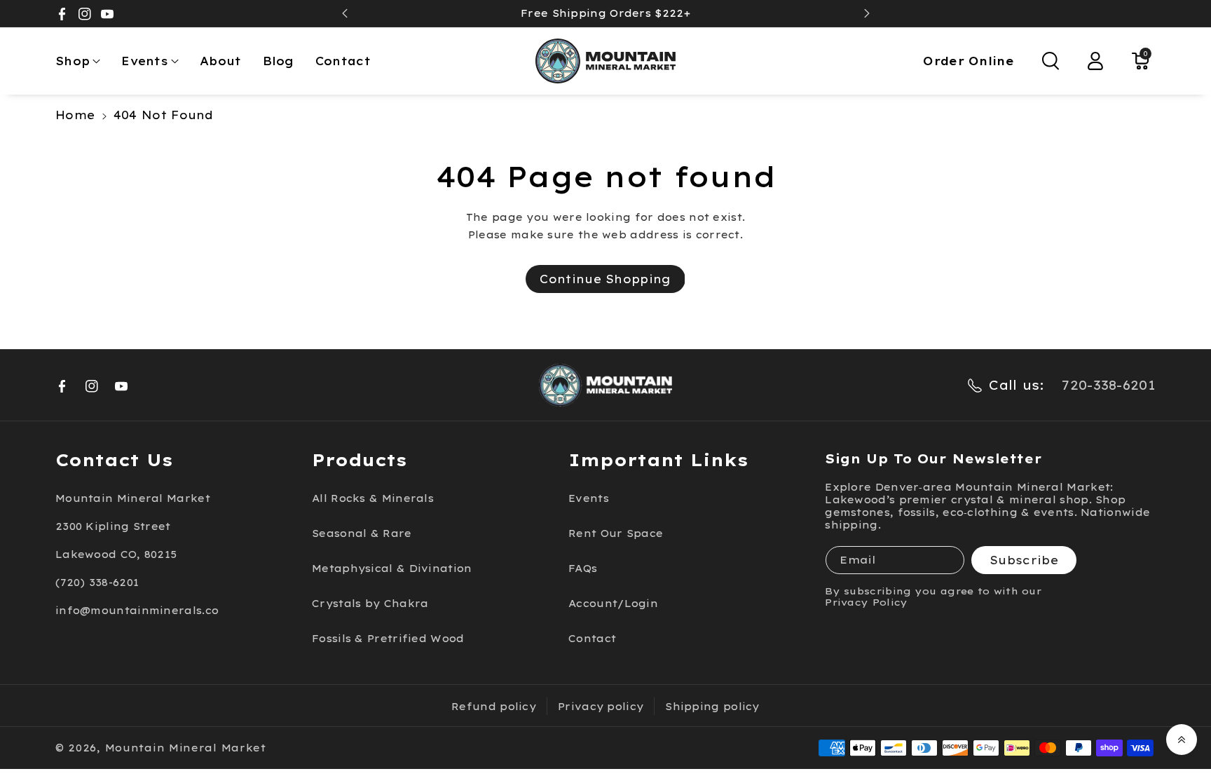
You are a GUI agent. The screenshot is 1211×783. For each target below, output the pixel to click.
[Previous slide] (345, 13)
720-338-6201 (1109, 385)
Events (144, 61)
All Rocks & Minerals (373, 498)
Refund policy (493, 706)
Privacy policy (600, 706)
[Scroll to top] (1181, 739)
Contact (592, 638)
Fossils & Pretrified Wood (388, 638)
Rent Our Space (615, 533)
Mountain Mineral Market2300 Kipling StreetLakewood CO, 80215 (132, 526)
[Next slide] (867, 13)
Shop (72, 61)
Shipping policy (712, 706)
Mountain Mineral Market (185, 748)
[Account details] (1095, 61)
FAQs (582, 568)
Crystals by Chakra (370, 603)
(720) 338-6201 (97, 582)
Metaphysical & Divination (392, 568)
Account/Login (613, 603)
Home (75, 115)
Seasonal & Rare (362, 533)
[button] (77, 61)
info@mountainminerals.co (137, 610)
